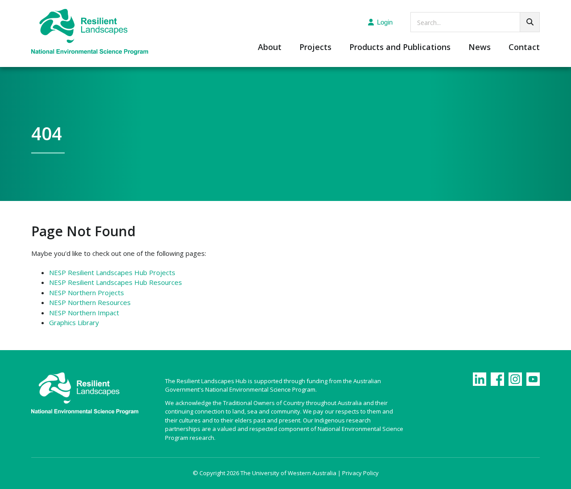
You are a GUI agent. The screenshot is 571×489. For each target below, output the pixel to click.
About (269, 47)
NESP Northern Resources (90, 302)
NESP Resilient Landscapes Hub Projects (112, 272)
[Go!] (530, 22)
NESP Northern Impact (84, 312)
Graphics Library (74, 322)
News (479, 47)
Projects (315, 47)
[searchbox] (475, 22)
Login (385, 22)
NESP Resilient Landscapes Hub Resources (115, 282)
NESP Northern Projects (86, 292)
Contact (524, 47)
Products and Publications (400, 47)
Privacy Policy (360, 473)
